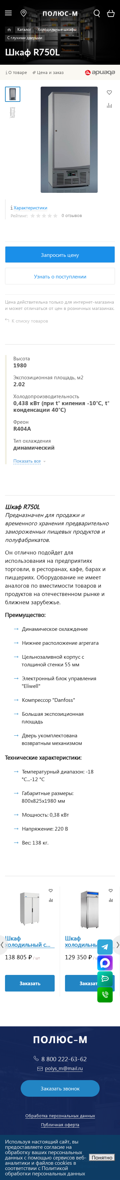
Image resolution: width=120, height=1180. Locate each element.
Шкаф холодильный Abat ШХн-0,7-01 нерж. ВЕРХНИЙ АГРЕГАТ (88, 941)
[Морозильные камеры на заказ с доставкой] (9, 30)
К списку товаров (30, 321)
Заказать (30, 983)
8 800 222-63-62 (64, 1059)
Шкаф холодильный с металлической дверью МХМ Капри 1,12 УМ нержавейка (25, 941)
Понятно (102, 1157)
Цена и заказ (50, 72)
